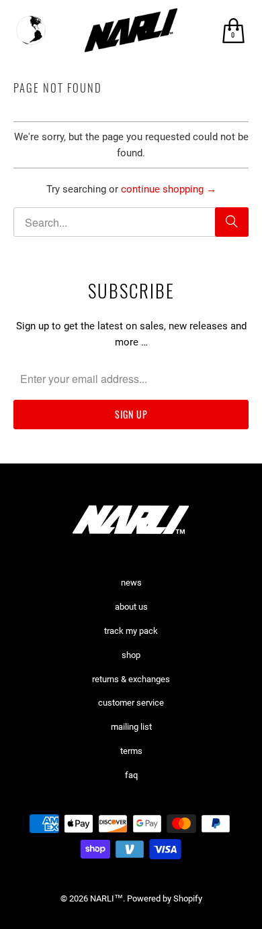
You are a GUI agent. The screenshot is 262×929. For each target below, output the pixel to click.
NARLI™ (106, 898)
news (131, 583)
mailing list (131, 727)
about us (131, 607)
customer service (131, 703)
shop (131, 655)
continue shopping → (168, 189)
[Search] (232, 222)
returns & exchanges (131, 679)
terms (131, 751)
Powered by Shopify (164, 898)
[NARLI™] (131, 30)
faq (131, 775)
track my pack (131, 631)
